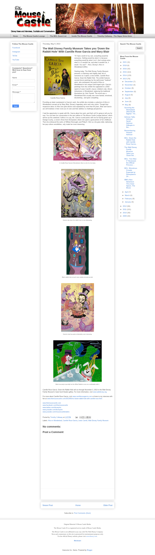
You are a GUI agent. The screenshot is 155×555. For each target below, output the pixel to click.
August (128, 95)
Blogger (89, 550)
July (126, 98)
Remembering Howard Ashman (129, 133)
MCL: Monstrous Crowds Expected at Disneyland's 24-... (130, 172)
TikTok (14, 56)
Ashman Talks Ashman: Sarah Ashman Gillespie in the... (129, 122)
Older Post (107, 505)
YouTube (15, 60)
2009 (125, 216)
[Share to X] (85, 417)
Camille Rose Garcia (70, 420)
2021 (125, 62)
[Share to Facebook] (87, 417)
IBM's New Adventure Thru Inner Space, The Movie (129, 184)
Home (15, 36)
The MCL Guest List (58, 36)
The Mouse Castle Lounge (34, 36)
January (128, 202)
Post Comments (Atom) (82, 513)
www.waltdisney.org (100, 392)
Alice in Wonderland (55, 420)
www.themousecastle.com (52, 403)
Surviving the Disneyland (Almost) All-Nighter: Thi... (130, 111)
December (129, 81)
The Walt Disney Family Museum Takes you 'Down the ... (130, 151)
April (127, 192)
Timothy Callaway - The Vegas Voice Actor (114, 36)
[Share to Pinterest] (90, 417)
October (128, 88)
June (127, 101)
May (127, 105)
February (128, 199)
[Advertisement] (77, 494)
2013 (125, 79)
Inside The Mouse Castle (82, 36)
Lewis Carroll (82, 420)
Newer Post (48, 505)
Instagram (16, 52)
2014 (125, 75)
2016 (125, 69)
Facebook (16, 48)
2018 (125, 65)
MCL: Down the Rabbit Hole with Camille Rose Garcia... (130, 141)
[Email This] (80, 417)
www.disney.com (91, 536)
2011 (125, 209)
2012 (125, 206)
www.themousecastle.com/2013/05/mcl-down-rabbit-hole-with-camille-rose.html (74, 398)
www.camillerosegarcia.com (82, 396)
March (127, 195)
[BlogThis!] (83, 417)
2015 (125, 72)
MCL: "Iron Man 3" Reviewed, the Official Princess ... (130, 162)
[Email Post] (76, 417)
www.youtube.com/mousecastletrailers (56, 412)
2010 (125, 213)
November (129, 85)
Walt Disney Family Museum (98, 420)
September (129, 91)
